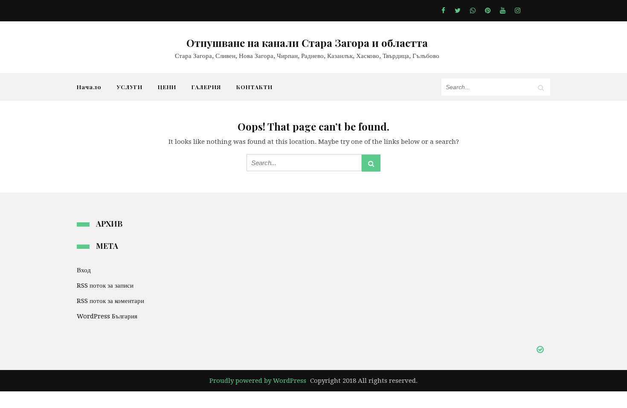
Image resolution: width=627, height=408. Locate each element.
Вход (84, 270)
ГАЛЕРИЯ (206, 86)
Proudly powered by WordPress (257, 381)
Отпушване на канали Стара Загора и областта (307, 43)
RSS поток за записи (105, 285)
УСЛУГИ (129, 86)
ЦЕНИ (167, 86)
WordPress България (107, 316)
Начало (89, 86)
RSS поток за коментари (110, 301)
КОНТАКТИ (254, 86)
